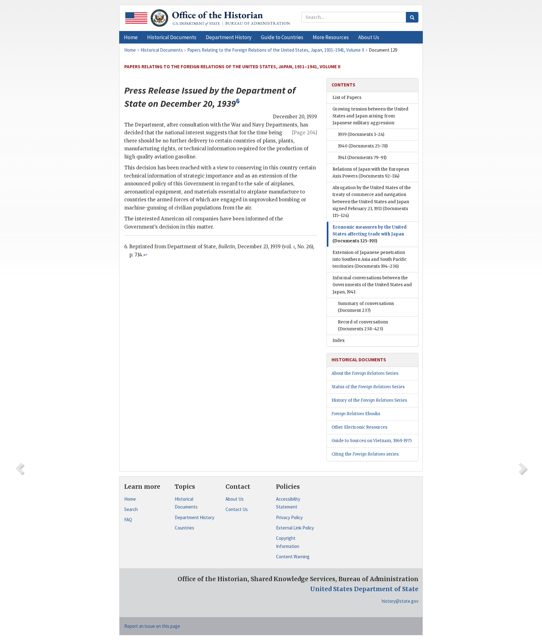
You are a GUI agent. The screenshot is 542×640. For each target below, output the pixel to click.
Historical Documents (186, 503)
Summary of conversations (366, 307)
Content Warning (293, 557)
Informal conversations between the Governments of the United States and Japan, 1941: (372, 284)
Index (338, 340)
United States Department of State (364, 589)
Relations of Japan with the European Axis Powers (370, 173)
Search (131, 509)
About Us (235, 499)
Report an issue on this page (152, 626)
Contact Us (237, 509)
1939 (361, 134)
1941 (362, 157)
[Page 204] (304, 133)
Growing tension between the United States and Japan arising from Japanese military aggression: (370, 116)
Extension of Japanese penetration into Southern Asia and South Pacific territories (369, 259)
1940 (363, 146)
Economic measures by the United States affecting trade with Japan (369, 234)
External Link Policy (295, 528)
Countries (184, 528)
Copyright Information (287, 542)
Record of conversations (363, 325)
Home (130, 499)
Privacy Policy (289, 517)
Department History (194, 517)
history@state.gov (400, 601)
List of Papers (346, 97)
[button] (171, 37)
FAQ (128, 520)
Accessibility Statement (288, 503)
